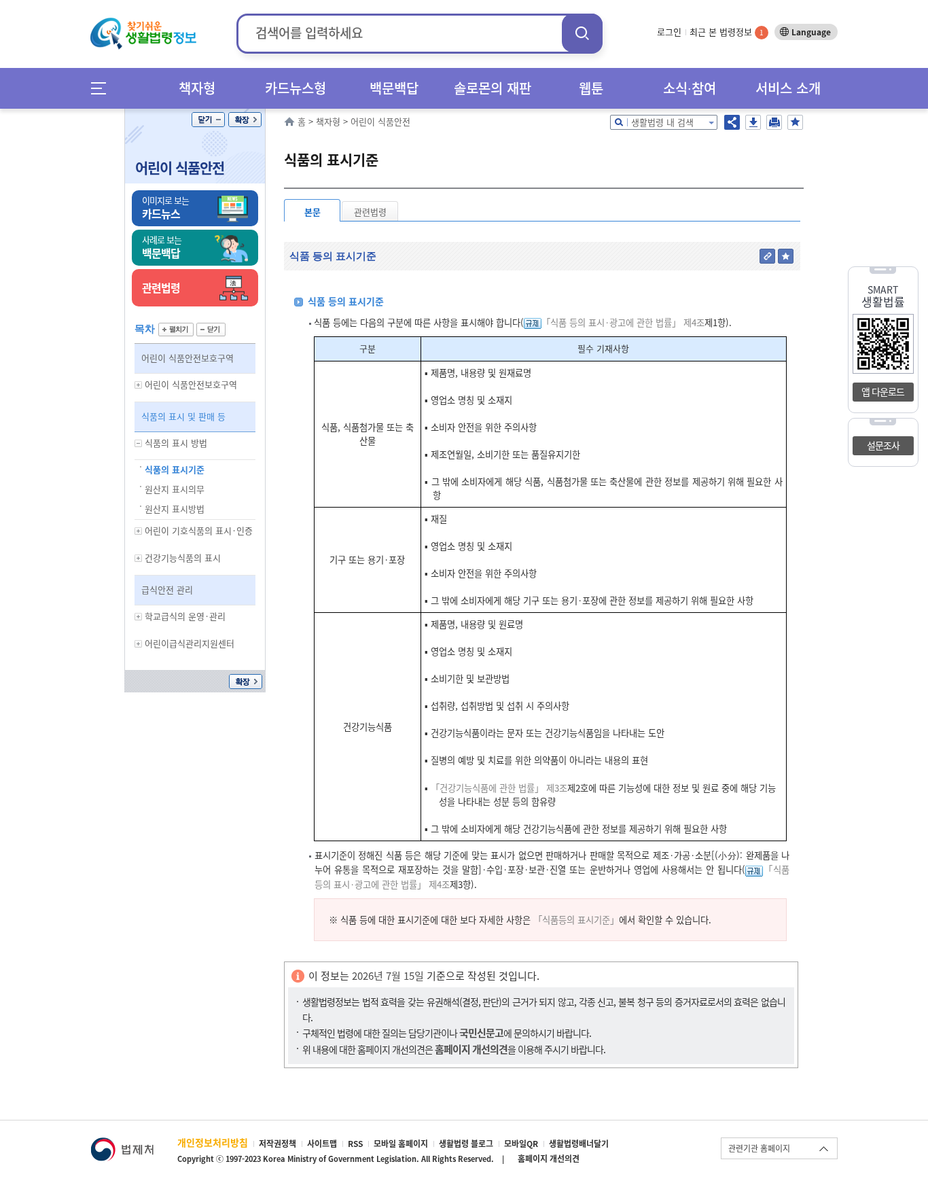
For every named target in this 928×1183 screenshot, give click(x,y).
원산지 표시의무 (174, 488)
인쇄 (774, 122)
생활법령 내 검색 (662, 122)
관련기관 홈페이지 (759, 1148)
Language (811, 32)
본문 (312, 211)
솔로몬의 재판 (492, 88)
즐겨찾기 (795, 122)
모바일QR (521, 1143)
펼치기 (176, 329)
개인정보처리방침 (212, 1142)
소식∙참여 (689, 88)
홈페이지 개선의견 (548, 1158)
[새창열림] (122, 1143)
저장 (753, 122)
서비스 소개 (788, 88)
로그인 (669, 31)
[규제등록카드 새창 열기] (532, 322)
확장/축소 (245, 119)
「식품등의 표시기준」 (576, 919)
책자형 (197, 88)
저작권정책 (277, 1143)
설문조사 (883, 445)
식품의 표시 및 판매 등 (183, 416)
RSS (355, 1143)
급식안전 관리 (167, 589)
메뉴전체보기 (103, 88)
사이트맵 (322, 1143)
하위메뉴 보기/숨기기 (139, 385)
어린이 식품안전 (179, 167)
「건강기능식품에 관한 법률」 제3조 (499, 787)
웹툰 (591, 88)
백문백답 (394, 88)
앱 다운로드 (882, 391)
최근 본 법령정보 (727, 31)
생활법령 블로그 (466, 1143)
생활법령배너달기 (579, 1143)
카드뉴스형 (295, 88)
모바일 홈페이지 (401, 1143)
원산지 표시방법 (174, 508)
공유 (732, 122)
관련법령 (370, 211)
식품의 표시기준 (174, 469)
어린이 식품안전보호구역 (187, 357)
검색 (582, 33)
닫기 (208, 119)
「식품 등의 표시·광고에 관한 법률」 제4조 (622, 322)
